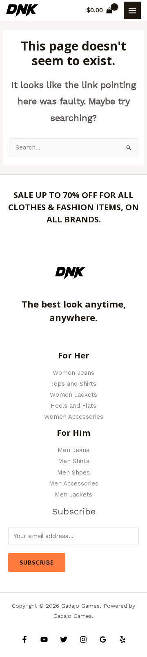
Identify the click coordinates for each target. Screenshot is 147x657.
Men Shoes (73, 472)
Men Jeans (73, 450)
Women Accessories (73, 416)
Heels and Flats (73, 405)
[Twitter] (63, 639)
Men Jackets (73, 494)
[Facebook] (24, 639)
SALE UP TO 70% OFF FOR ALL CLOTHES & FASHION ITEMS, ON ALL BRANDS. (73, 207)
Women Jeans (73, 372)
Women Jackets (73, 394)
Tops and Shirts (73, 383)
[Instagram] (83, 639)
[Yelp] (122, 639)
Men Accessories (73, 483)
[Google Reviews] (103, 639)
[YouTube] (44, 639)
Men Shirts (73, 461)
